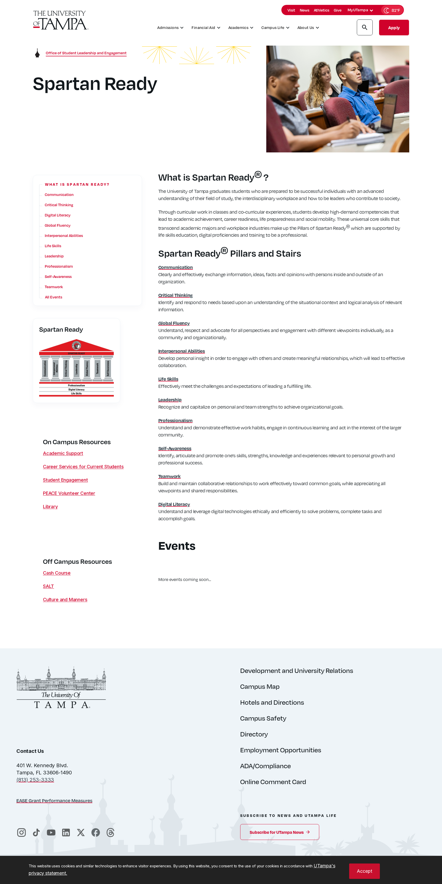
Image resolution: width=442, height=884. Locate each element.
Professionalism (175, 420)
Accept (364, 871)
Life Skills (168, 379)
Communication (175, 267)
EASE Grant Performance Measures (54, 800)
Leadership (170, 399)
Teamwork (169, 476)
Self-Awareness (174, 448)
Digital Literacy (174, 504)
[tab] (371, 10)
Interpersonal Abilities (181, 351)
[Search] (365, 28)
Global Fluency (174, 323)
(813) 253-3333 (35, 780)
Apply (394, 27)
